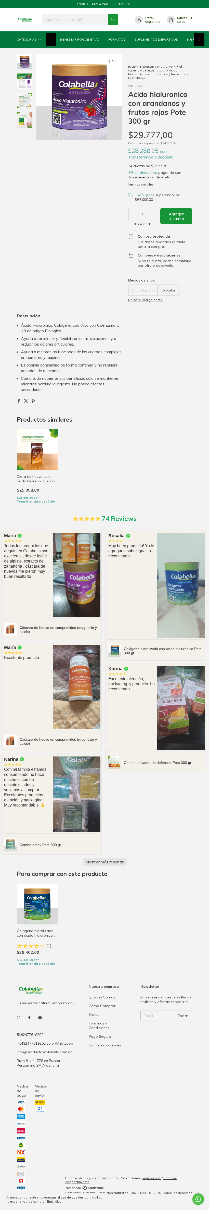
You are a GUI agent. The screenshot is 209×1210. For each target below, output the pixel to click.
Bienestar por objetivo (79, 39)
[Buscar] (113, 19)
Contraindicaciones (105, 1045)
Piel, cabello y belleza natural (155, 68)
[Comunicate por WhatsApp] (198, 1199)
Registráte (153, 21)
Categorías (26, 39)
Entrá (149, 18)
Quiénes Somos (102, 997)
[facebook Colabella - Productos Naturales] (29, 1018)
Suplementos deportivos (156, 39)
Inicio (132, 66)
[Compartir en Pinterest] (33, 401)
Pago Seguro (100, 1036)
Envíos (94, 1014)
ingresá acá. (151, 1178)
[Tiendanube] (85, 1189)
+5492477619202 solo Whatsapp (45, 1043)
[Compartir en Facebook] (19, 401)
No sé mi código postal (145, 300)
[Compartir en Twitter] (26, 401)
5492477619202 (30, 1034)
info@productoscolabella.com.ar (44, 1052)
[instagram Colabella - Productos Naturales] (18, 1018)
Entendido (54, 1201)
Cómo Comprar (102, 1006)
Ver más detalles (141, 184)
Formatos (116, 39)
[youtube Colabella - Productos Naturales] (40, 1018)
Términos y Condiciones (99, 1025)
